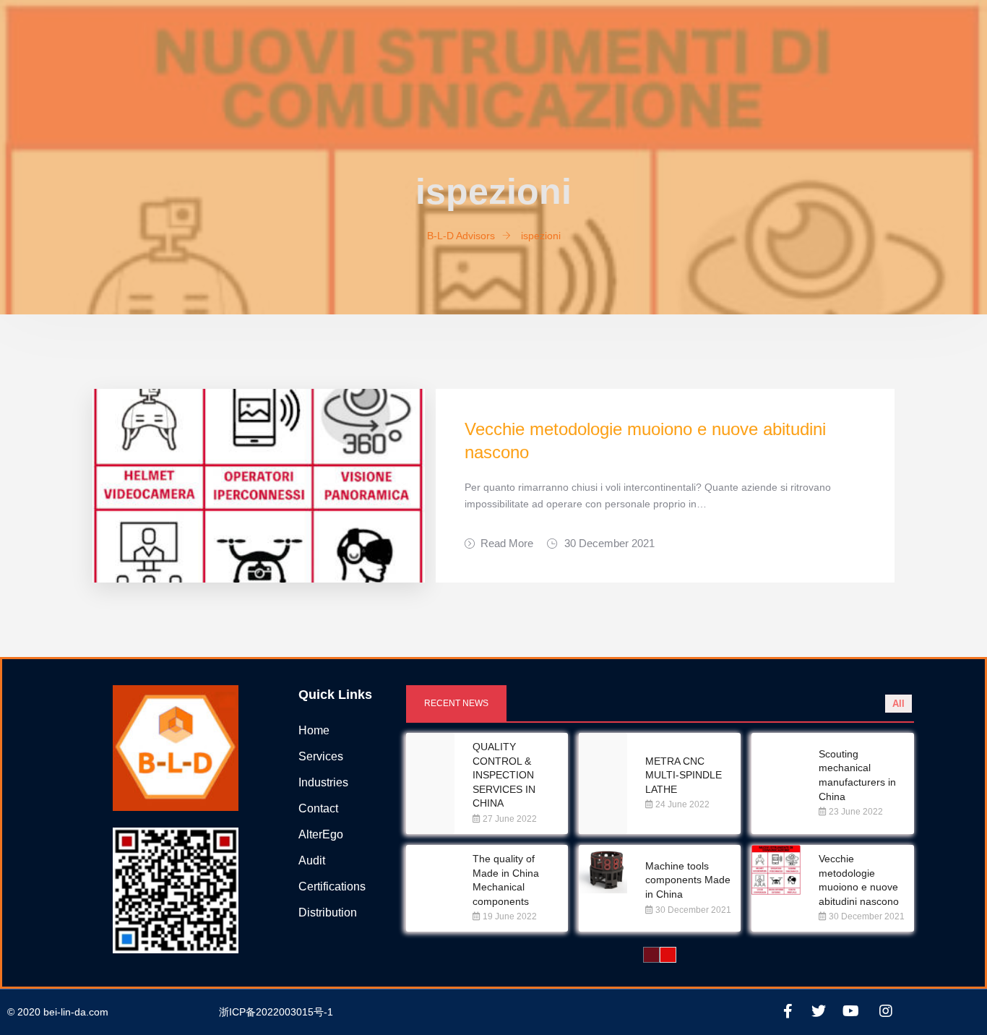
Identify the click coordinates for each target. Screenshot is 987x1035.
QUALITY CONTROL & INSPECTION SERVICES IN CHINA (504, 775)
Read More (506, 543)
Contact (318, 808)
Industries (323, 782)
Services (320, 756)
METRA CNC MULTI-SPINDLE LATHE (683, 775)
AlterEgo (320, 834)
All (898, 703)
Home (313, 730)
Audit (311, 860)
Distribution (327, 912)
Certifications (332, 886)
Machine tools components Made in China (687, 880)
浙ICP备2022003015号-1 (276, 1012)
